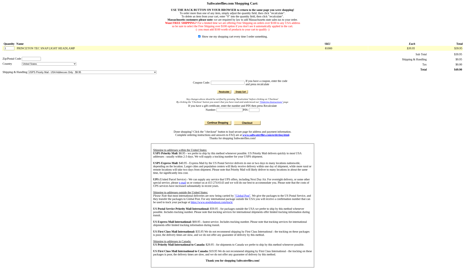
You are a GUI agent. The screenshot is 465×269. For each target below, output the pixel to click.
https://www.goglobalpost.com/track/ (212, 202)
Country (7, 63)
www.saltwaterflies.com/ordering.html (265, 134)
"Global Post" (242, 195)
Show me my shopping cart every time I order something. (234, 36)
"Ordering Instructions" (271, 102)
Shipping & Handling (15, 72)
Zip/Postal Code (12, 58)
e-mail (182, 182)
